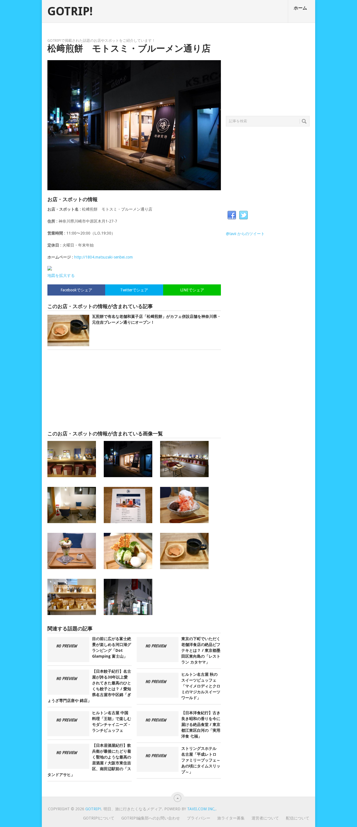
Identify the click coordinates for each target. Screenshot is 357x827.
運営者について (265, 818)
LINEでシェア (192, 290)
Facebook (231, 215)
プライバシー (198, 818)
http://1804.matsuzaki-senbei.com (103, 257)
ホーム (300, 8)
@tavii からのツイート (245, 233)
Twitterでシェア (134, 290)
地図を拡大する (61, 275)
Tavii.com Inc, (201, 809)
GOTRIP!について (98, 818)
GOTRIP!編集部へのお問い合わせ (150, 818)
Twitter (243, 215)
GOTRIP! (70, 11)
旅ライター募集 (231, 818)
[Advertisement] (134, 390)
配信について (297, 818)
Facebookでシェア (76, 290)
